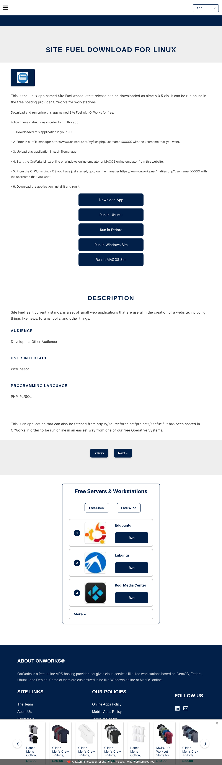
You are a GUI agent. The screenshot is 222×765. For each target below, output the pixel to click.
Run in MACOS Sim (111, 259)
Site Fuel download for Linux (111, 50)
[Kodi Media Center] (96, 593)
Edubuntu (123, 525)
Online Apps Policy (106, 704)
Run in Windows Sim (111, 245)
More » (80, 614)
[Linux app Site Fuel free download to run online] (23, 77)
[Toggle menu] (5, 7)
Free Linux (96, 508)
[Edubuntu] (96, 533)
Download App (111, 200)
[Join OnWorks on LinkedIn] (177, 708)
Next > (123, 453)
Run (132, 537)
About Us (24, 712)
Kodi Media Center (130, 585)
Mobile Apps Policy (107, 712)
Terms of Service (105, 719)
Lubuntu (122, 555)
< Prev (99, 453)
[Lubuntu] (96, 563)
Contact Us (25, 719)
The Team (25, 704)
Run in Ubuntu (111, 215)
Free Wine (128, 508)
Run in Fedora (111, 230)
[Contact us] (185, 708)
